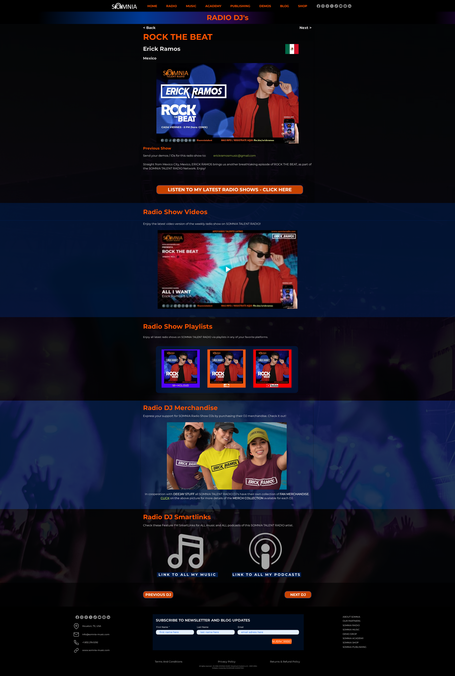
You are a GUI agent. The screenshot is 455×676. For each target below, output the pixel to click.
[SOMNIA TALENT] (318, 6)
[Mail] (76, 634)
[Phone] (76, 642)
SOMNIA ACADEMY (353, 638)
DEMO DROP (350, 634)
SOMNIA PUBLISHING (354, 647)
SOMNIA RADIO (351, 625)
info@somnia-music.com (95, 634)
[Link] (76, 650)
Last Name (202, 627)
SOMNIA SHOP (351, 642)
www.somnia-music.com (96, 650)
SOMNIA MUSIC (351, 629)
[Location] (76, 626)
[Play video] (227, 269)
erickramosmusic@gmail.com (234, 155)
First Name (162, 627)
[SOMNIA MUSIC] (349, 6)
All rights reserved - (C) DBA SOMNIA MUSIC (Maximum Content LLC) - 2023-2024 (228, 666)
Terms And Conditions (168, 661)
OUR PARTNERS (351, 621)
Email (240, 627)
